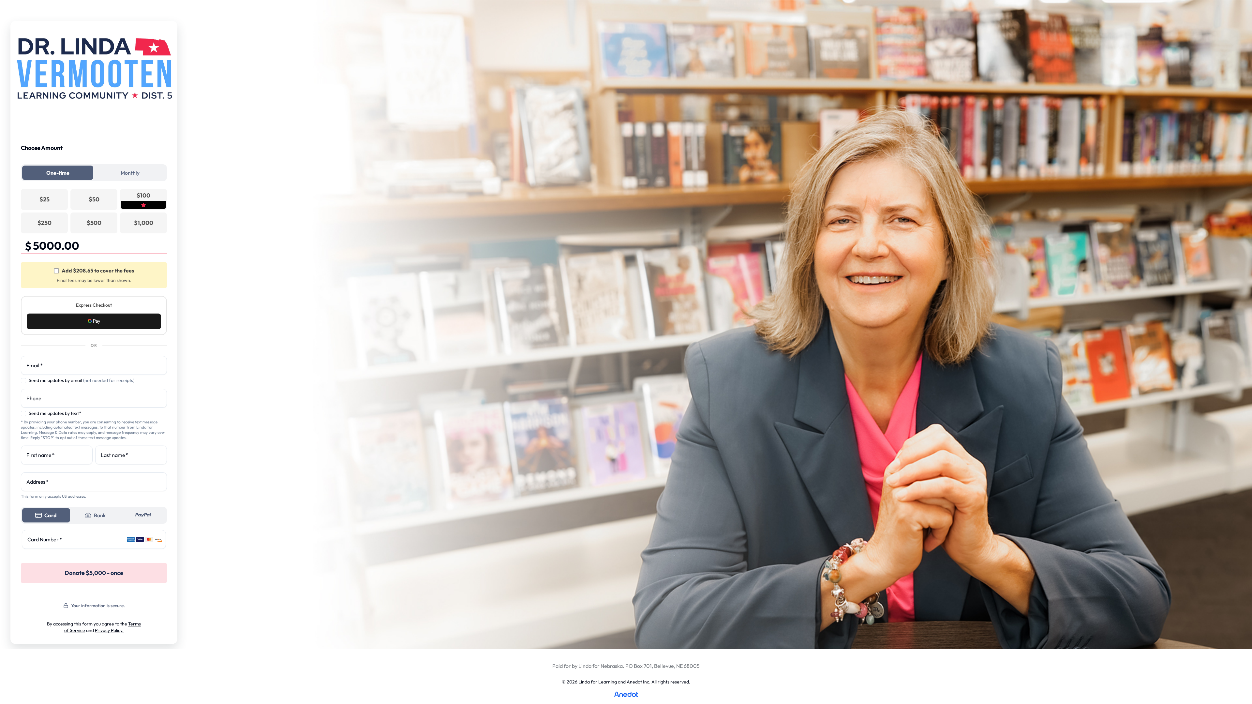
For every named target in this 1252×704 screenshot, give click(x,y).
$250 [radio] (44, 223)
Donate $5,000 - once (94, 573)
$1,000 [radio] (143, 223)
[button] (94, 321)
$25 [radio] (44, 199)
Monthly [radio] (130, 172)
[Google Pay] (94, 321)
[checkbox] (56, 270)
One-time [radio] (57, 172)
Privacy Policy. (109, 630)
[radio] (143, 199)
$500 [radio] (94, 223)
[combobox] (94, 482)
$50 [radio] (94, 199)
